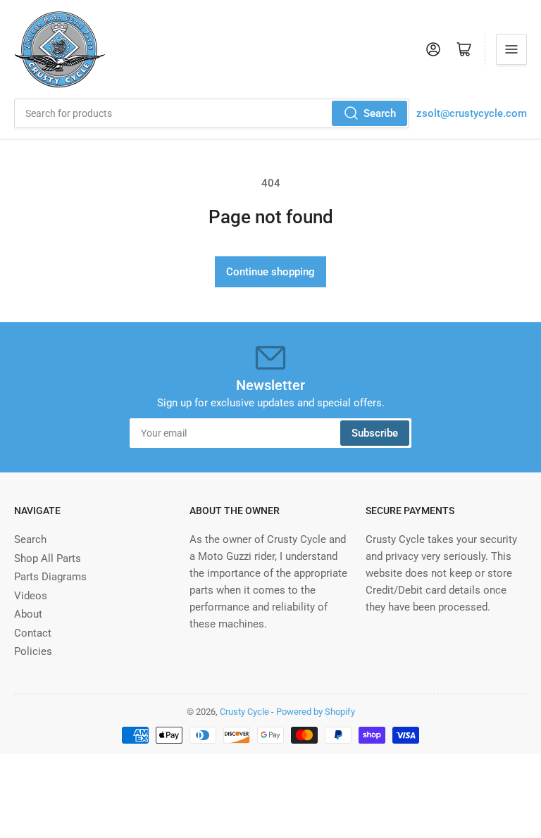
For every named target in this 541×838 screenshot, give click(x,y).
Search (379, 113)
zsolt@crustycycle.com (471, 113)
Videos (30, 595)
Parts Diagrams (50, 576)
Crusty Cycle (244, 711)
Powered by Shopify (315, 711)
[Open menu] (511, 49)
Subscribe (375, 433)
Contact (32, 633)
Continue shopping (270, 271)
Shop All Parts (47, 558)
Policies (33, 651)
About (28, 614)
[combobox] (211, 113)
